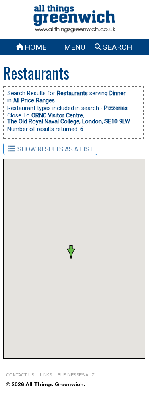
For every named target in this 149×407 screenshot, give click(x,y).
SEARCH (112, 47)
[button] (56, 234)
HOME (30, 47)
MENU (69, 47)
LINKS (46, 374)
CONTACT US (20, 374)
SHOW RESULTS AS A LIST (55, 149)
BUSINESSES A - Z (76, 374)
